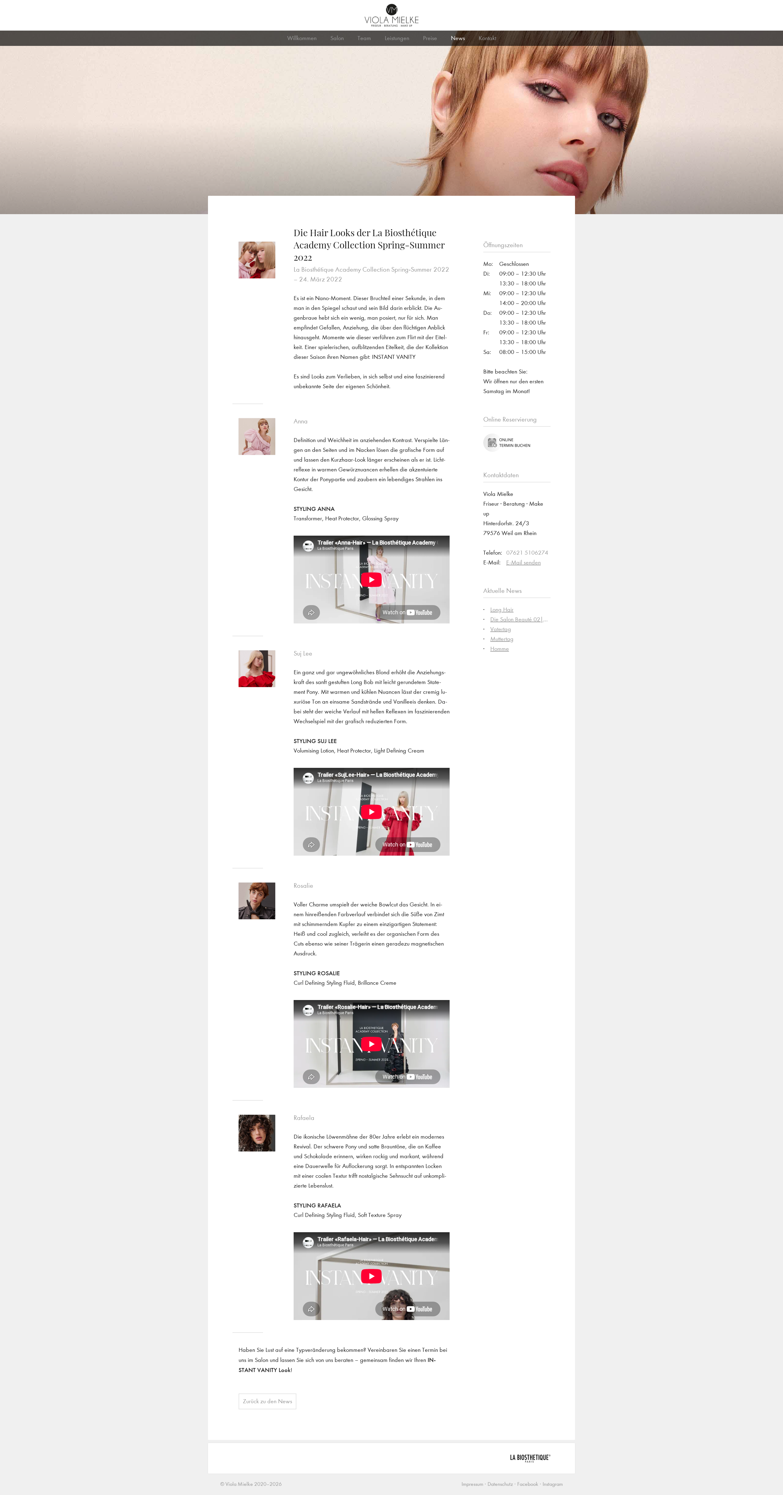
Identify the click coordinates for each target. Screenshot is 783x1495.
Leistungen (397, 38)
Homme (499, 648)
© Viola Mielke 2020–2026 (251, 1484)
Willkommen (302, 38)
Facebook (527, 1484)
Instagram (553, 1484)
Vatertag (500, 629)
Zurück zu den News (267, 1401)
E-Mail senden (523, 562)
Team (364, 38)
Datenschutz (500, 1484)
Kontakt (487, 38)
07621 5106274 (527, 552)
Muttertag (502, 638)
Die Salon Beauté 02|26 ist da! (528, 619)
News (458, 38)
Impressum (472, 1484)
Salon (337, 38)
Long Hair (502, 609)
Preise (430, 38)
